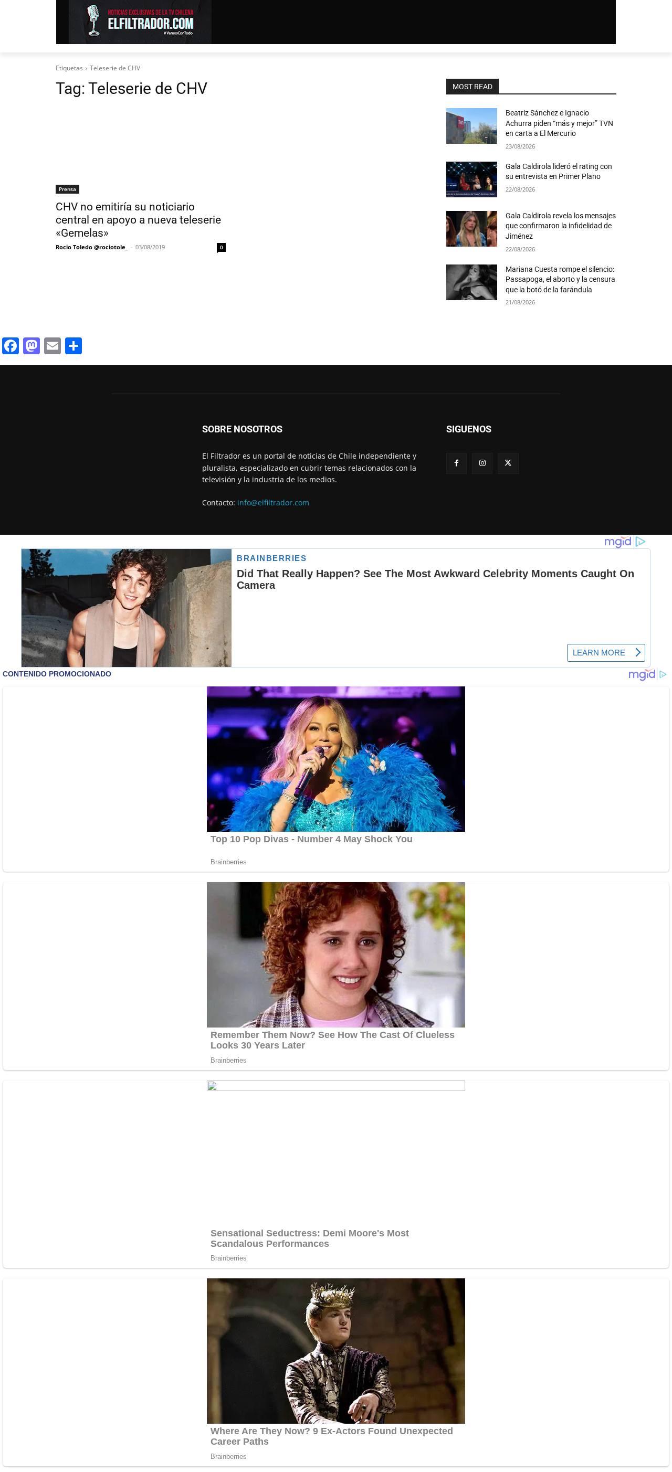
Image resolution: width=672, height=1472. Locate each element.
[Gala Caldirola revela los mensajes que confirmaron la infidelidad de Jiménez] (471, 229)
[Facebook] (456, 463)
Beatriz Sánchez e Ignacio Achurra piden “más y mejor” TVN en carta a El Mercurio (559, 123)
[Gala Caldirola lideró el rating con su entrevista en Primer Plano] (471, 179)
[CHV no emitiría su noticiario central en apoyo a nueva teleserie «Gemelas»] (141, 151)
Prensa (67, 189)
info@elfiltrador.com (273, 502)
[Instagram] (482, 463)
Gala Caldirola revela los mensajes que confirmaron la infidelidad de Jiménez (561, 225)
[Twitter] (508, 463)
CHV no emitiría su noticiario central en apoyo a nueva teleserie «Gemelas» (138, 219)
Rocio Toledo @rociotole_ (92, 247)
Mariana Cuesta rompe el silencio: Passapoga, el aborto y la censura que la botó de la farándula (560, 279)
